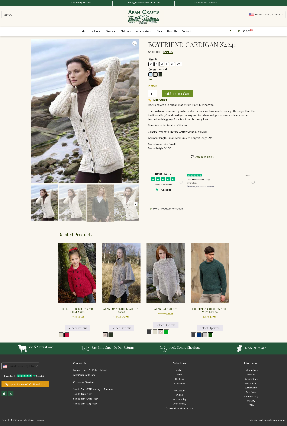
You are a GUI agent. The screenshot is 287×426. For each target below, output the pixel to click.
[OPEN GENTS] (115, 31)
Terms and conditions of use (179, 408)
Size (151, 59)
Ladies (179, 370)
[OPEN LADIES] (100, 31)
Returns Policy (179, 399)
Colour (152, 69)
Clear (150, 79)
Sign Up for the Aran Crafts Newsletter (25, 384)
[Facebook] (4, 393)
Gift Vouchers (251, 370)
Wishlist (179, 395)
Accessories (179, 383)
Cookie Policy (179, 403)
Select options (77, 328)
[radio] (151, 64)
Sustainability (251, 387)
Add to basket (177, 94)
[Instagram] (10, 393)
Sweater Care (251, 379)
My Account (179, 390)
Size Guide (157, 99)
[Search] (50, 14)
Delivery (251, 400)
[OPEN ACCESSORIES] (151, 31)
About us (251, 374)
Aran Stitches (251, 383)
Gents (179, 374)
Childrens (179, 379)
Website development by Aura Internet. (268, 420)
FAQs (251, 405)
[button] (136, 204)
